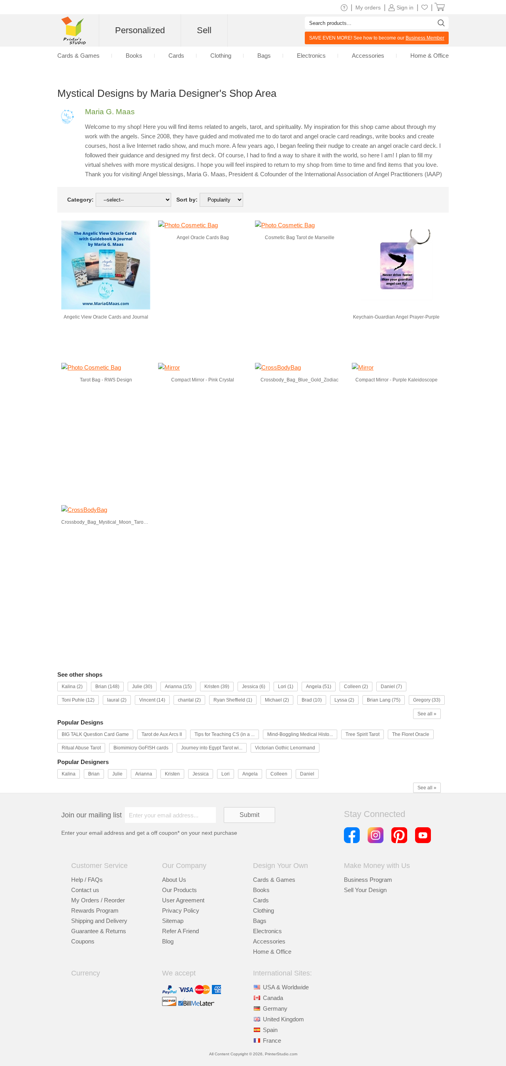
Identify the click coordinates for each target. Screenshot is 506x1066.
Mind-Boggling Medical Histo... (300, 734)
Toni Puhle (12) (78, 700)
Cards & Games (78, 55)
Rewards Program (95, 910)
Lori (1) (285, 686)
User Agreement (183, 900)
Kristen (172, 774)
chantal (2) (189, 700)
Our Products (179, 890)
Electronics (311, 55)
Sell (204, 30)
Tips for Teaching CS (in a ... (224, 734)
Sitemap (172, 920)
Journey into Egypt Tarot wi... (211, 748)
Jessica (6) (253, 686)
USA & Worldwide (286, 987)
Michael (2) (277, 700)
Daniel (307, 774)
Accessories (368, 55)
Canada (273, 997)
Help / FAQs (87, 879)
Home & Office (429, 55)
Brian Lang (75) (383, 700)
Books (134, 55)
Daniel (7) (391, 686)
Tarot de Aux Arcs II (162, 734)
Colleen (278, 774)
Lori (225, 774)
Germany (275, 1008)
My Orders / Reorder (98, 900)
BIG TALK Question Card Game (95, 734)
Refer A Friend (180, 931)
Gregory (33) (426, 700)
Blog (168, 941)
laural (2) (116, 700)
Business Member (425, 38)
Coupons (82, 941)
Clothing (220, 55)
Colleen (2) (356, 686)
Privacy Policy (180, 910)
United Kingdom (283, 1019)
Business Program (368, 879)
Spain (270, 1029)
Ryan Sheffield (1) (232, 700)
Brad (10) (312, 700)
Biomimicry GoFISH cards (140, 748)
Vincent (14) (152, 700)
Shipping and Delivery (99, 920)
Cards (176, 55)
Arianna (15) (178, 686)
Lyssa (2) (344, 700)
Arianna (143, 774)
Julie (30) (142, 686)
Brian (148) (107, 686)
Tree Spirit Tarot (363, 734)
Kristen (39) (216, 686)
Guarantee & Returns (98, 931)
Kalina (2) (72, 686)
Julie (117, 774)
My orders (368, 7)
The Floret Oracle (410, 734)
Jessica (201, 774)
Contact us (85, 890)
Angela (250, 774)
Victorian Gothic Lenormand (285, 748)
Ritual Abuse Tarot (81, 748)
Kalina (69, 774)
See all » (426, 714)
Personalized (140, 30)
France (272, 1040)
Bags (264, 55)
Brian (94, 774)
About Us (174, 879)
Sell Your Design (365, 890)
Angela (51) (318, 686)
